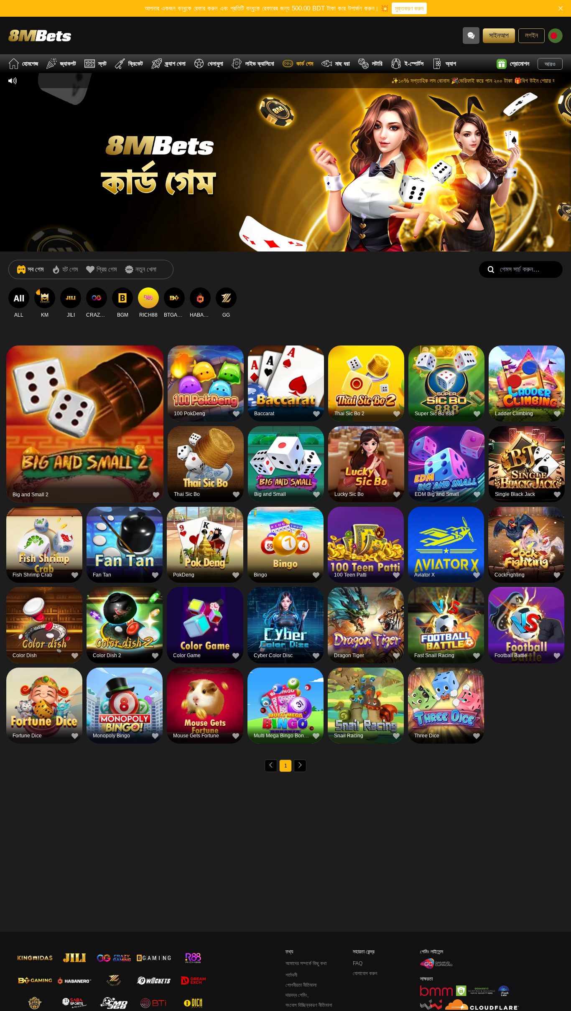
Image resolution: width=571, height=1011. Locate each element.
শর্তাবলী (291, 975)
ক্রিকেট (135, 63)
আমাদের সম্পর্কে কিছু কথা (306, 963)
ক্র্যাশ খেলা (175, 63)
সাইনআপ (499, 35)
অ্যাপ (451, 63)
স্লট (102, 63)
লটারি (377, 63)
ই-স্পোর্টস (414, 63)
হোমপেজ (30, 63)
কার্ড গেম (304, 63)
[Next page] (300, 766)
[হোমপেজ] (39, 35)
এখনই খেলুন (85, 425)
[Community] (471, 35)
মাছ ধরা (342, 63)
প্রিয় (85, 406)
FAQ (357, 963)
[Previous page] (271, 766)
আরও (550, 64)
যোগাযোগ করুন (365, 973)
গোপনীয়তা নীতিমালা (301, 985)
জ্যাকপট (68, 63)
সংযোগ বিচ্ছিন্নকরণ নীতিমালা (309, 1005)
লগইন (531, 35)
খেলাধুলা (215, 63)
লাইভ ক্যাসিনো (259, 63)
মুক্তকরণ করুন (409, 8)
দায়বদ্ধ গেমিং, (297, 995)
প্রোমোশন (519, 63)
